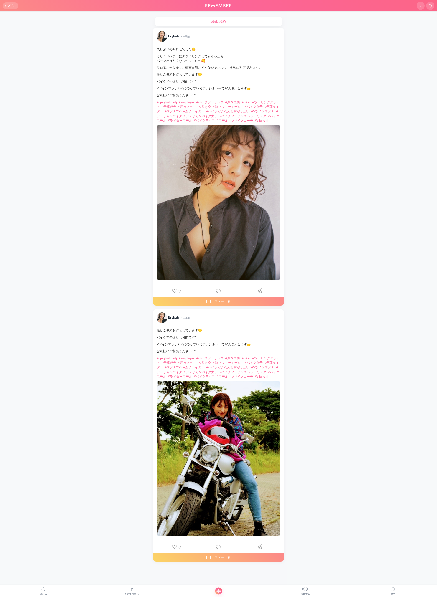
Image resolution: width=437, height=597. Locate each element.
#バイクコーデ (242, 120)
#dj (175, 102)
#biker (246, 102)
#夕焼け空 (204, 107)
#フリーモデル (230, 107)
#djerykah (164, 102)
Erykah (173, 36)
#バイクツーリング (210, 102)
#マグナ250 (173, 111)
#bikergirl (261, 120)
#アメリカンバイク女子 (201, 116)
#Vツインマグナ (262, 111)
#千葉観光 (169, 107)
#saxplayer (186, 102)
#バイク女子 (254, 107)
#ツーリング (257, 116)
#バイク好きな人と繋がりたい (227, 111)
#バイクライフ (204, 120)
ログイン (10, 5)
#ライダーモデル (180, 120)
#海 (215, 107)
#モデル (222, 120)
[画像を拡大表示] (218, 202)
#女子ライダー (193, 111)
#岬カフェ (185, 107)
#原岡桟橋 (232, 102)
